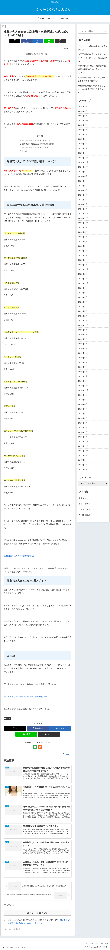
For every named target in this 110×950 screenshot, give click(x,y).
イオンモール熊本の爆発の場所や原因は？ (92, 48)
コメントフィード (86, 509)
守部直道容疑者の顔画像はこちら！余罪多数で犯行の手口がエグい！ (92, 89)
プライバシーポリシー (90, 943)
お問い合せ (104, 943)
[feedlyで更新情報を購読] (35, 747)
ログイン (82, 498)
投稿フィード (84, 504)
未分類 (8, 718)
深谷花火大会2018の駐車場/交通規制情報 (38, 144)
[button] (60, 41)
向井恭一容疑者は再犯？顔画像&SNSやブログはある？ (91, 79)
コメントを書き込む (38, 913)
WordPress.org (85, 515)
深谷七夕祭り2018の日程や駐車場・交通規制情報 (25, 696)
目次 (35, 136)
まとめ (24, 151)
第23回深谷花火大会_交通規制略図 (19, 556)
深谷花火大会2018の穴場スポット (35, 147)
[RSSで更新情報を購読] (40, 747)
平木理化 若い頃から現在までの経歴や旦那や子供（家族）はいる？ (92, 69)
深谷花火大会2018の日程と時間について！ (38, 140)
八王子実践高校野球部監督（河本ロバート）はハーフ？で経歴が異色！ (92, 57)
